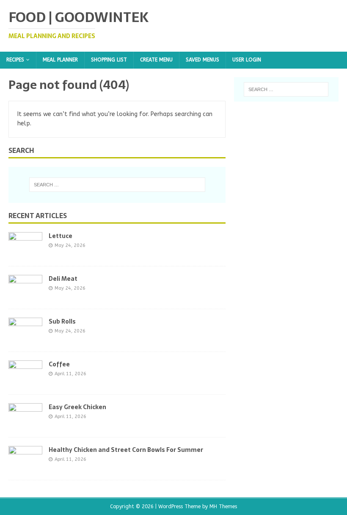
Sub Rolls (62, 321)
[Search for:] (117, 184)
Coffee (59, 364)
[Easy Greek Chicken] (25, 423)
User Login (246, 60)
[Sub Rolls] (25, 337)
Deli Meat (63, 278)
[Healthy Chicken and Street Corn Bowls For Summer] (25, 466)
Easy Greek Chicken (77, 407)
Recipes (15, 60)
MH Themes (223, 506)
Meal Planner (60, 60)
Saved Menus (202, 60)
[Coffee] (25, 380)
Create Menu (156, 60)
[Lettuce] (25, 252)
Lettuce (60, 236)
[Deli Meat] (25, 295)
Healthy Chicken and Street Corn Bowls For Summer (126, 449)
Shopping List (109, 60)
